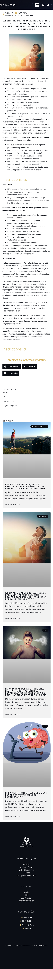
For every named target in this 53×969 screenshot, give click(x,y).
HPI (4, 397)
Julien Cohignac (27, 945)
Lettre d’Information (26, 869)
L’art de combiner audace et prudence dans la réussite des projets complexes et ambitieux (25, 486)
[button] (37, 5)
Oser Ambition (8, 401)
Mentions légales (26, 867)
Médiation (26, 864)
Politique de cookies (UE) (26, 875)
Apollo (8, 5)
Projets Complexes (10, 405)
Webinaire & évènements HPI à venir (19, 15)
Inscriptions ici (14, 349)
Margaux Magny (42, 945)
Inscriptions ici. (14, 179)
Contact (27, 872)
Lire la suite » (12, 505)
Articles (6, 392)
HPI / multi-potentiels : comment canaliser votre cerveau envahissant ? (26, 795)
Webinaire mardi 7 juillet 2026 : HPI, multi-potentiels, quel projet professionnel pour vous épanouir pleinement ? (26, 596)
